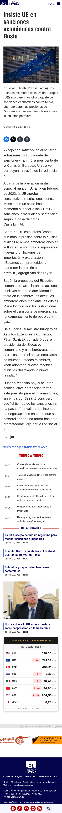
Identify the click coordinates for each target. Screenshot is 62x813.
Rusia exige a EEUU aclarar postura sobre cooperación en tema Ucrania (27, 626)
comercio (10, 447)
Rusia (28, 447)
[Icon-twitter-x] (20, 808)
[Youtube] (26, 808)
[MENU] (58, 3)
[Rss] (39, 808)
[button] (48, 808)
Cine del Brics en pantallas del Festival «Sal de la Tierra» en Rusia (30, 553)
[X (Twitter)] (13, 139)
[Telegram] (33, 808)
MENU (51, 4)
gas (20, 447)
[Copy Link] (20, 139)
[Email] (27, 139)
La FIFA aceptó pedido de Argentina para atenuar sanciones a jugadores (31, 537)
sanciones (41, 447)
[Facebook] (6, 139)
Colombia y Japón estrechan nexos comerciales (27, 569)
